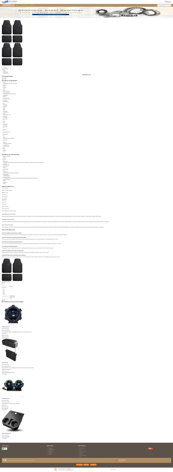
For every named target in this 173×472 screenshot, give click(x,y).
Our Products (7, 5)
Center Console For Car (6, 433)
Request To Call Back (5, 68)
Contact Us (32, 5)
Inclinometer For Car (6, 326)
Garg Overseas (13, 1)
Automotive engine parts (82, 455)
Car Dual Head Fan (5, 398)
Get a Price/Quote (4, 338)
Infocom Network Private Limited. (69, 469)
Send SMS (87, 464)
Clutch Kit (80, 449)
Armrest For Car (5, 362)
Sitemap (50, 454)
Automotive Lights (81, 448)
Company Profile (25, 5)
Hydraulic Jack (81, 452)
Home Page (18, 5)
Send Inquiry (5, 67)
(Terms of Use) (69, 468)
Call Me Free (94, 464)
